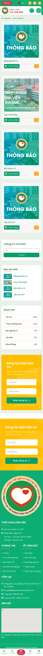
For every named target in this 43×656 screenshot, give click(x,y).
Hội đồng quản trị (31, 562)
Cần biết (9, 337)
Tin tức (9, 317)
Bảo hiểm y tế (10, 168)
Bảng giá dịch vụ (11, 61)
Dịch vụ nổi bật (18, 18)
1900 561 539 (17, 594)
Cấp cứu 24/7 (9, 222)
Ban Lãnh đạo (30, 557)
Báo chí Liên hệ (9, 571)
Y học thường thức (14, 324)
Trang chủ (6, 18)
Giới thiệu (28, 553)
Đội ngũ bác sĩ (12, 330)
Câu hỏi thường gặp (11, 566)
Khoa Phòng (11, 344)
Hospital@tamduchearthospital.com (19, 590)
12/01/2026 (12, 66)
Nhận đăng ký (20, 400)
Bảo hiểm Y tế (8, 562)
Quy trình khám (10, 115)
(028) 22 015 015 (22, 598)
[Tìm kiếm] (31, 10)
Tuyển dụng (29, 566)
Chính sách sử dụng (32, 571)
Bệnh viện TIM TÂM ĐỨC (29, 647)
